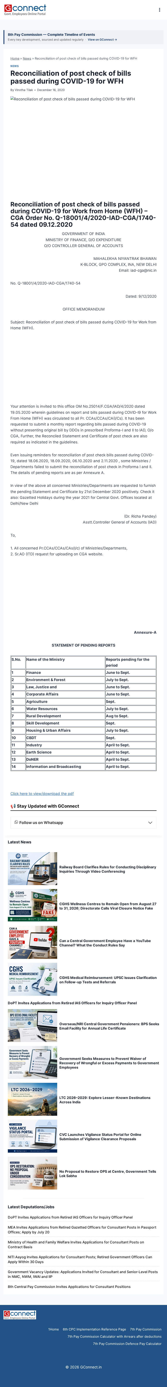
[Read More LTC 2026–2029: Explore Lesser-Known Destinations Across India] (32, 1099)
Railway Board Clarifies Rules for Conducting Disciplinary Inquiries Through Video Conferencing (107, 869)
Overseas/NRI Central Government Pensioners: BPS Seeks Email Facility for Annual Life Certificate (109, 1026)
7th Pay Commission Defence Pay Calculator (127, 1344)
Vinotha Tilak (24, 90)
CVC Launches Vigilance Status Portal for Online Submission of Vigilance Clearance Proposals (100, 1136)
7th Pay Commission (146, 1329)
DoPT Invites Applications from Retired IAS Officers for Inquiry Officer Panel (72, 1003)
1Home (53, 1329)
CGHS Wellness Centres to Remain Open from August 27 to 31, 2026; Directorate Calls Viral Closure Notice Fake (108, 906)
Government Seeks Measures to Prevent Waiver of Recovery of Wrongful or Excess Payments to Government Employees (109, 1062)
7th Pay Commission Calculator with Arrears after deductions (115, 1336)
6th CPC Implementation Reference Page (94, 1329)
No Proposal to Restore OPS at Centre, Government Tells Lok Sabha (107, 1173)
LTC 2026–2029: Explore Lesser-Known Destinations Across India (104, 1099)
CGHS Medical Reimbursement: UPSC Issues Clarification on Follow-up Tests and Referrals (108, 979)
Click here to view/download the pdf (42, 793)
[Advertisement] (83, 368)
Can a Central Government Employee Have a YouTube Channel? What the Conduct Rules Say (105, 943)
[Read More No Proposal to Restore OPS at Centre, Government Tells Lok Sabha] (32, 1173)
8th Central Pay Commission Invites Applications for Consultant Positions (69, 1286)
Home (14, 58)
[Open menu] (159, 9)
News (27, 58)
